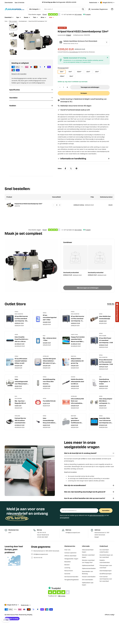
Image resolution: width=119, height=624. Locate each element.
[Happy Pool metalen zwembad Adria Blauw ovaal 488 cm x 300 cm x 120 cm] (66, 340)
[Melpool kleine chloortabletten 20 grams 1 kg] (66, 362)
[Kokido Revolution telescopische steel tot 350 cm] (66, 382)
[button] (117, 312)
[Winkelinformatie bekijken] (106, 42)
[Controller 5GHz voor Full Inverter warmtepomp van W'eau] (94, 421)
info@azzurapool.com (40, 554)
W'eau (16, 311)
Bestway (73, 415)
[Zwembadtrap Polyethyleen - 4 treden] (94, 382)
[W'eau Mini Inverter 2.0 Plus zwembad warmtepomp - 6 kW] (66, 318)
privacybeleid (64, 517)
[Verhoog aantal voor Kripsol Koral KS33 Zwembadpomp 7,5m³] (59, 205)
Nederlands (93, 2)
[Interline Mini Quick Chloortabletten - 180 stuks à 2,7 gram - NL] (38, 362)
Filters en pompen (13, 21)
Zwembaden (9, 2)
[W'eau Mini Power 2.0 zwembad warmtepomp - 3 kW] (94, 340)
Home (6, 21)
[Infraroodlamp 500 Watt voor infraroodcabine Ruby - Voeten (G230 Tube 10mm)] (66, 402)
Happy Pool (74, 334)
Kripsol (68, 35)
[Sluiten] (107, 57)
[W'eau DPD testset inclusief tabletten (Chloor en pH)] (10, 362)
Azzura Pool (14, 615)
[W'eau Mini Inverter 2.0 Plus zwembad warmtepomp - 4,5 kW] (10, 318)
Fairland (17, 415)
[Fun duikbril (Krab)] (38, 402)
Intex (100, 314)
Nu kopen (84, 93)
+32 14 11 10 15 (37, 557)
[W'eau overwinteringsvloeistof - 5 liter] (38, 318)
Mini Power (102, 335)
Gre (100, 377)
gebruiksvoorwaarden (97, 515)
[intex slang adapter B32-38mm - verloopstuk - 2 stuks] (94, 402)
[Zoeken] (83, 9)
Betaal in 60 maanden (19, 74)
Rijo (44, 335)
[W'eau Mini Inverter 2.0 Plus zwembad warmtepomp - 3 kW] (94, 362)
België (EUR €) (107, 2)
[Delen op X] (71, 168)
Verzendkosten (73, 52)
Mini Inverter (19, 314)
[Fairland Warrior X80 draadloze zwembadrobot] (10, 421)
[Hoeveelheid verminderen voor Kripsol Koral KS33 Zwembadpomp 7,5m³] (53, 205)
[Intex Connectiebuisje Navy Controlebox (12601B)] (38, 421)
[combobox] (56, 9)
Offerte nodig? (109, 615)
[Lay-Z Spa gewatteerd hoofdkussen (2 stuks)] (66, 421)
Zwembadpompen (23, 21)
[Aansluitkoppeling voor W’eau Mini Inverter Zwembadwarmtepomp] (38, 382)
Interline (46, 356)
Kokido (73, 377)
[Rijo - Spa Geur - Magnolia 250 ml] (10, 402)
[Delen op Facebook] (65, 168)
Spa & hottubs (19, 2)
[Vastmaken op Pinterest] (76, 168)
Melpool (73, 356)
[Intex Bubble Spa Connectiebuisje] (94, 318)
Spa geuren (18, 398)
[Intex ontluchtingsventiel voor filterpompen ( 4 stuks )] (10, 382)
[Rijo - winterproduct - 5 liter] (38, 340)
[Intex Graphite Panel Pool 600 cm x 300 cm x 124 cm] (10, 340)
